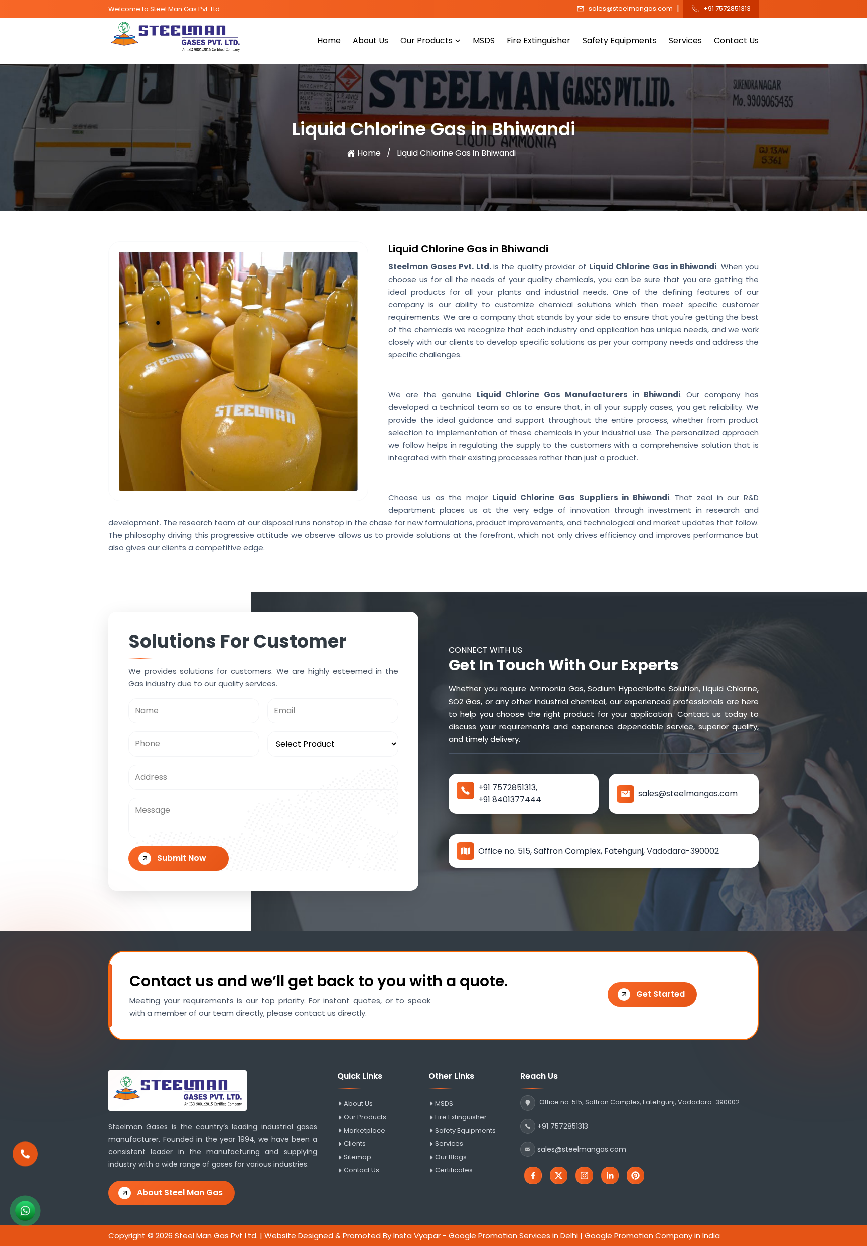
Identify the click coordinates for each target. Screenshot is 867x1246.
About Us (370, 40)
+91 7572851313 (727, 8)
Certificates (454, 1170)
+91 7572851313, (507, 787)
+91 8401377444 (509, 799)
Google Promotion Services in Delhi (513, 1235)
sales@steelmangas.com (631, 8)
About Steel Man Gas (180, 1192)
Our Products (426, 40)
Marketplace (364, 1130)
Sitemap (357, 1157)
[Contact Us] (25, 1156)
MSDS (484, 40)
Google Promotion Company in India (652, 1235)
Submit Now (181, 858)
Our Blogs (451, 1157)
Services (685, 40)
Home (329, 40)
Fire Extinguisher (538, 40)
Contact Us (736, 40)
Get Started (660, 994)
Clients (355, 1143)
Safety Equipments (620, 40)
